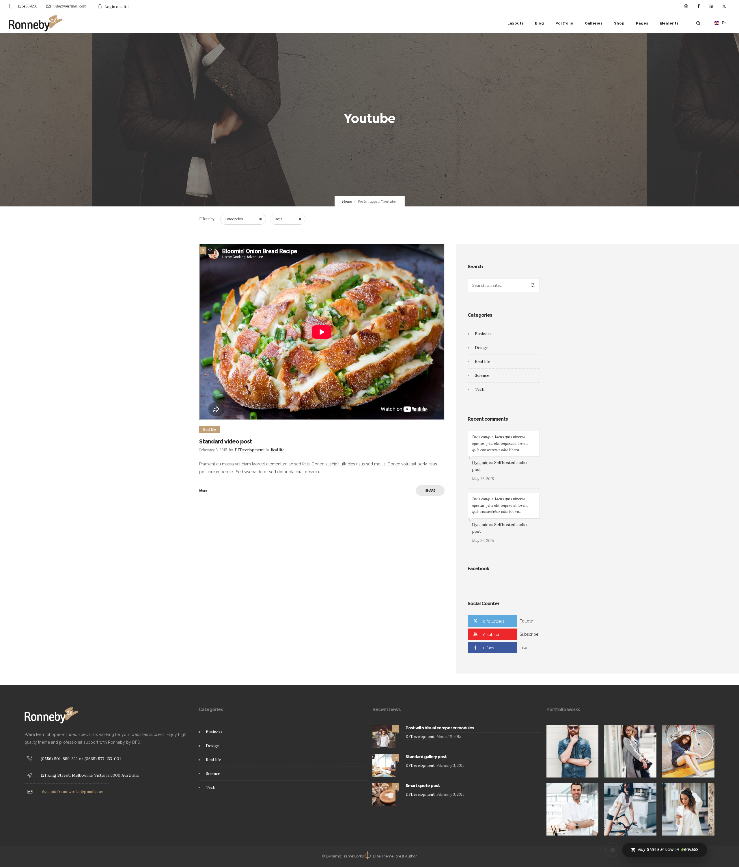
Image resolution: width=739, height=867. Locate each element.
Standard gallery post (426, 756)
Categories (234, 219)
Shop (619, 23)
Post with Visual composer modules (440, 727)
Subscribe (529, 634)
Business (483, 333)
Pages (642, 23)
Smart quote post (423, 785)
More (203, 490)
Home (347, 201)
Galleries (593, 23)
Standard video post (225, 441)
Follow (526, 621)
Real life (482, 361)
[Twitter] (724, 6)
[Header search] (698, 23)
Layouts (515, 23)
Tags (278, 219)
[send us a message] (612, 850)
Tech (479, 389)
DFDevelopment (249, 450)
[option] (573, 751)
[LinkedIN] (711, 6)
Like (523, 647)
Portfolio (564, 23)
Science (482, 375)
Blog (539, 23)
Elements (669, 23)
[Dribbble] (686, 6)
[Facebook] (698, 6)
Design (481, 347)
